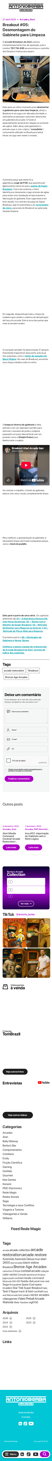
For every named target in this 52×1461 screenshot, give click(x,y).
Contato (26, 1417)
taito (45, 1288)
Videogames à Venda (15, 1214)
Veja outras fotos (15, 1071)
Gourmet (8, 1175)
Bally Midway (10, 1141)
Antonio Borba (26, 1412)
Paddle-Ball (27, 1281)
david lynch (32, 1274)
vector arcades (39, 1295)
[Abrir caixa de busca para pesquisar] (44, 1454)
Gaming (7, 1167)
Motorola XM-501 (12, 1281)
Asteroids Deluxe (25, 1259)
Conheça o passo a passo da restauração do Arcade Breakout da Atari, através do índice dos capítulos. (25, 649)
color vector (10, 1274)
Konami (7, 1184)
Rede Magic (10, 1192)
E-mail (14, 739)
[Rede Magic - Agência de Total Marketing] (26, 1441)
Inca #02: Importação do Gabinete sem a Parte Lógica (37, 836)
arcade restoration (14, 670)
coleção (45, 1271)
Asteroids (8, 1259)
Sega (6, 1201)
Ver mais (25, 903)
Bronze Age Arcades (16, 677)
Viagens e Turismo (13, 1209)
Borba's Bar (9, 1145)
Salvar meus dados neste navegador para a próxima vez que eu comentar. (25, 770)
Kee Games (9, 1179)
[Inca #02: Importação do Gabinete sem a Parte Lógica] (37, 815)
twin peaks (24, 1294)
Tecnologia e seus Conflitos (18, 1205)
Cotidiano (8, 1154)
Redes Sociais (11, 1196)
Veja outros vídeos (17, 1115)
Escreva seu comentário (20, 712)
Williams (7, 1218)
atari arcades (16, 1262)
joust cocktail (16, 1278)
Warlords (8, 1302)
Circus (16, 1271)
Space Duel (28, 1284)
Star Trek (18, 1288)
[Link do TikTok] (25, 1424)
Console (21, 1274)
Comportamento (12, 1150)
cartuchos (8, 1271)
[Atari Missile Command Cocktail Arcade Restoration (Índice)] (13, 815)
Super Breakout (33, 1288)
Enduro (41, 1274)
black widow (31, 1262)
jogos (5, 1278)
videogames (10, 1298)
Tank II (6, 1291)
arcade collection (20, 1250)
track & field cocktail (31, 1291)
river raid (44, 1281)
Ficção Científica (12, 1162)
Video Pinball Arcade (31, 1298)
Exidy (6, 1158)
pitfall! (37, 1281)
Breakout (33, 670)
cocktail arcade (30, 1271)
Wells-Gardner (21, 1302)
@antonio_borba (25, 914)
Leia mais (11, 847)
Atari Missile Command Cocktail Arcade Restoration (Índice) (11, 839)
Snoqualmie (15, 1284)
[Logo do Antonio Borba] (26, 6)
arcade (6, 1250)
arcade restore (34, 1254)
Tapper (14, 1291)
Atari (32, 19)
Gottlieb (7, 1171)
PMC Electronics (42, 829)
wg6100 (33, 1302)
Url (13, 749)
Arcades (24, 19)
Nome (14, 730)
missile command (33, 1278)
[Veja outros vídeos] (44, 1083)
